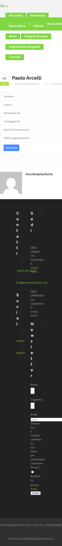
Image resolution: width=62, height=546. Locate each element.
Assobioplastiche (28, 84)
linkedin (20, 353)
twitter (20, 341)
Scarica (11, 147)
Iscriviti (35, 493)
